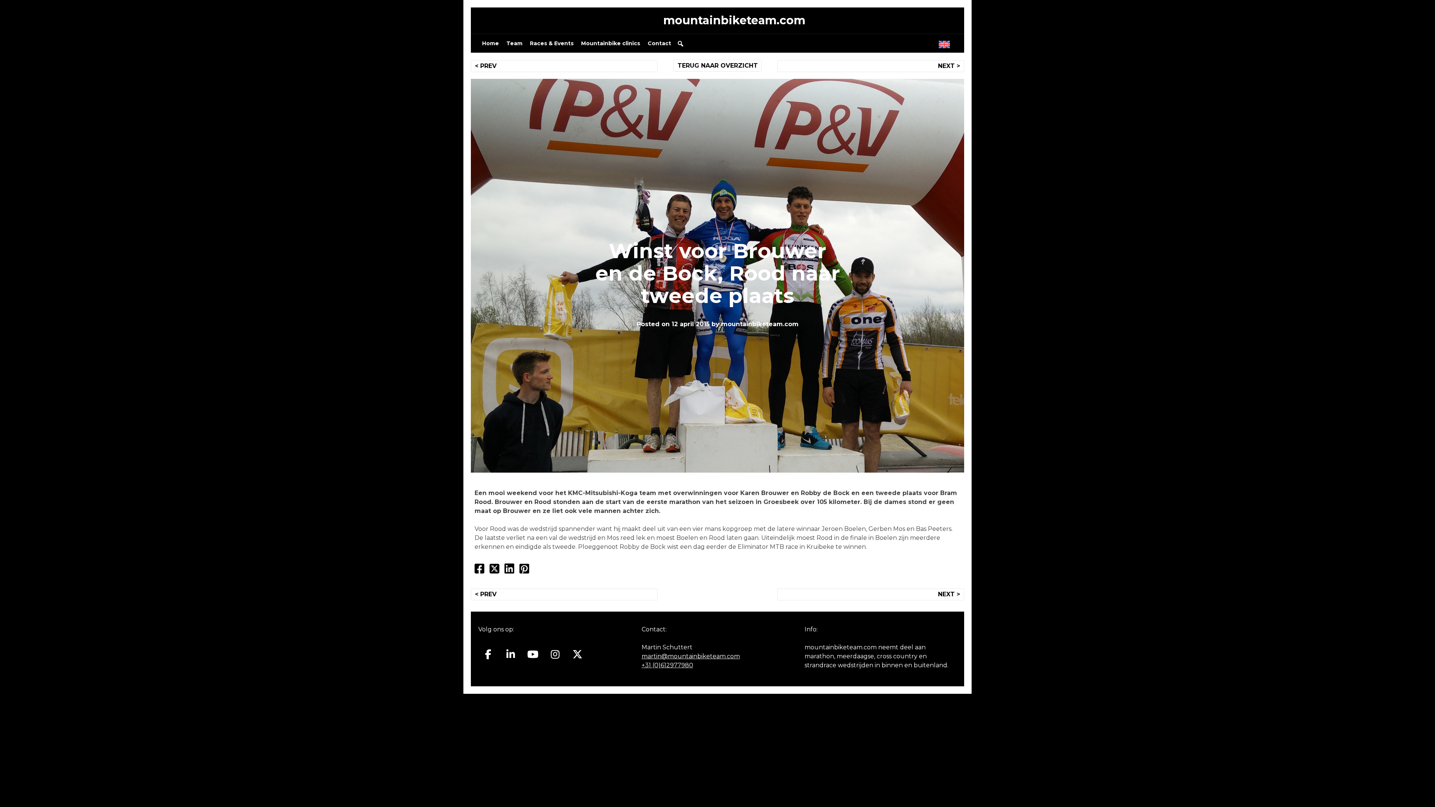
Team (514, 43)
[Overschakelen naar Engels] (946, 42)
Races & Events (552, 43)
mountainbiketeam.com (734, 20)
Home (490, 43)
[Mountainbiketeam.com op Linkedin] (511, 654)
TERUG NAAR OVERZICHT (718, 65)
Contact (659, 43)
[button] (680, 43)
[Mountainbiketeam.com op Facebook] (488, 654)
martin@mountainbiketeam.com (691, 656)
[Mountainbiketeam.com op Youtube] (533, 654)
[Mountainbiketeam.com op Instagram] (555, 654)
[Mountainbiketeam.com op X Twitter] (577, 654)
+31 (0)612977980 (667, 665)
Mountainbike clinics (610, 43)
